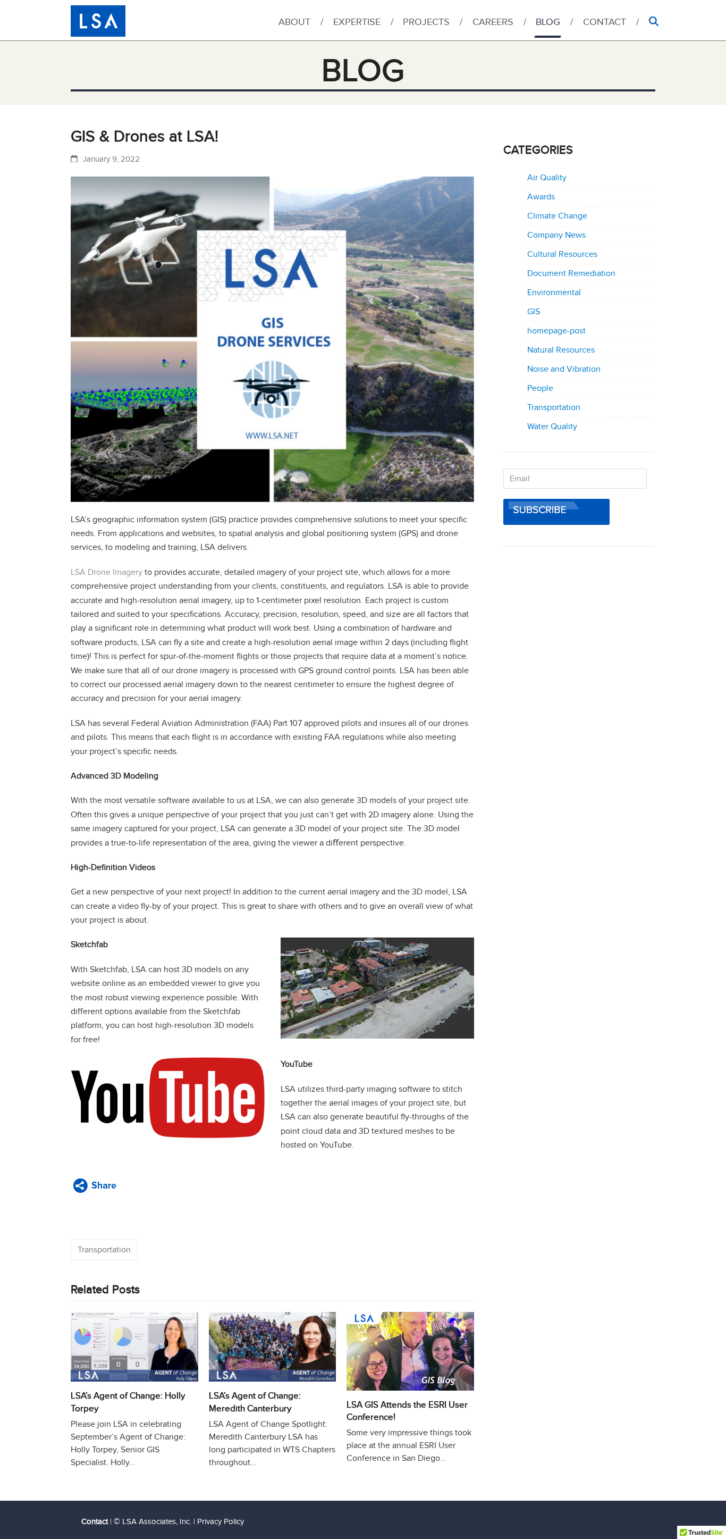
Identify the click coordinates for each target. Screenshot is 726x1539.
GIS (533, 311)
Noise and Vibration (564, 369)
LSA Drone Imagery (106, 572)
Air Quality (547, 177)
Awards (541, 196)
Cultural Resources (562, 254)
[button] (653, 24)
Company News (556, 235)
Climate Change (557, 216)
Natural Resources (561, 350)
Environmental (554, 292)
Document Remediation (571, 273)
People (540, 388)
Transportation (104, 1249)
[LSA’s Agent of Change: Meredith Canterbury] (272, 1347)
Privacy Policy (220, 1521)
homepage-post (556, 330)
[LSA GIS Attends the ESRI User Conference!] (410, 1351)
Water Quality (552, 426)
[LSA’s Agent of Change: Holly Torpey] (134, 1347)
